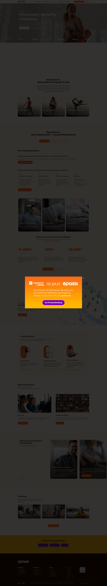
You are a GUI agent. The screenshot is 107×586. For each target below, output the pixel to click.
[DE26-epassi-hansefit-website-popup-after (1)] (53, 277)
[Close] (83, 278)
